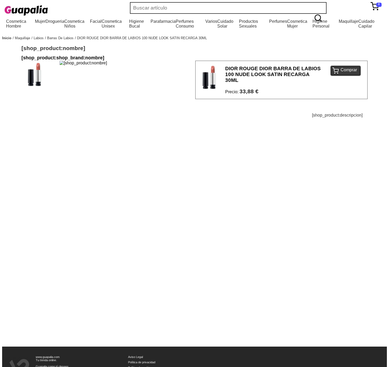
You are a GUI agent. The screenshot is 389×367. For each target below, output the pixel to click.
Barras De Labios (60, 38)
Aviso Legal (135, 357)
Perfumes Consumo (185, 23)
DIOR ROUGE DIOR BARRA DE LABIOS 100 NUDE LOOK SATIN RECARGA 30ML (142, 38)
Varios (211, 21)
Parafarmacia (163, 21)
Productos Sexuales (248, 23)
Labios (39, 38)
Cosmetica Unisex (112, 23)
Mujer (40, 21)
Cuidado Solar (225, 23)
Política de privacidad (141, 362)
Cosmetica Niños (74, 23)
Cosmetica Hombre (16, 23)
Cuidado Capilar (366, 23)
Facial (96, 21)
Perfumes (278, 21)
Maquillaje (348, 21)
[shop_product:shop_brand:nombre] (62, 57)
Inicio (6, 38)
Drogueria (55, 21)
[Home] (42, 10)
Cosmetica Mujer (297, 23)
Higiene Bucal (136, 23)
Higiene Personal (321, 23)
